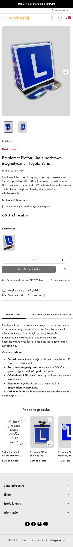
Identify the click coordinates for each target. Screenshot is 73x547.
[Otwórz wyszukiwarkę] (53, 18)
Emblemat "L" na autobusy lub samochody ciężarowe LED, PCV (41, 454)
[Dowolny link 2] (45, 524)
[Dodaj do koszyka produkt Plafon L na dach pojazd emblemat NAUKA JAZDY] (22, 443)
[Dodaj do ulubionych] (64, 269)
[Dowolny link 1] (39, 524)
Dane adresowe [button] (14, 485)
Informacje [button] (10, 512)
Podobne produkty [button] (36, 409)
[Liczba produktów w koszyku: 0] (67, 18)
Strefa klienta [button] (12, 503)
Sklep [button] (7, 494)
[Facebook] (27, 524)
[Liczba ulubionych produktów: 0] (60, 18)
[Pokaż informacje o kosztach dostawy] (44, 295)
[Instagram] (33, 524)
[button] (66, 72)
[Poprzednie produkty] (8, 427)
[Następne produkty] (64, 427)
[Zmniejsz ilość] (4, 260)
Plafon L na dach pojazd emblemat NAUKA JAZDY (11, 454)
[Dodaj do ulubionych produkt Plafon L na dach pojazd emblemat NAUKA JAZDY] (22, 419)
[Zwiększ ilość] (62, 260)
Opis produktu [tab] (14, 314)
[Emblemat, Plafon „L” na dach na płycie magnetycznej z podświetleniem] (9, 242)
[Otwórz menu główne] (4, 18)
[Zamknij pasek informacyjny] (69, 3)
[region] (9, 242)
